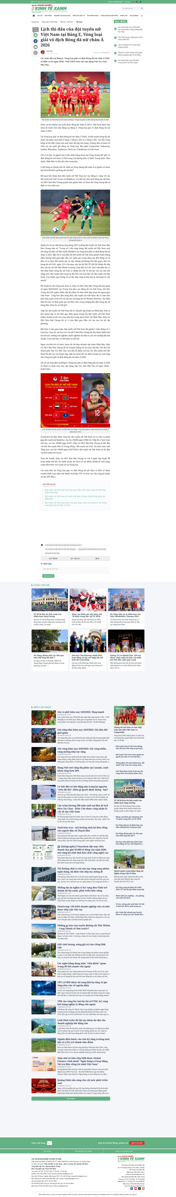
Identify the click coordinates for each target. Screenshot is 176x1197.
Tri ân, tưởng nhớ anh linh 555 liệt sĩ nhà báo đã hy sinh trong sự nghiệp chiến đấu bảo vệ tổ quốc (130, 905)
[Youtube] (136, 2)
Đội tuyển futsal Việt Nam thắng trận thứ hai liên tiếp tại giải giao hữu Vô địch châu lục (129, 747)
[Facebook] (132, 2)
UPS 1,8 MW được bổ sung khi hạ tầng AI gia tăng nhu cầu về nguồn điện (82, 984)
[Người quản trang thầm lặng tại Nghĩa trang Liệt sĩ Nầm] (129, 859)
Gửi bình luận (48, 576)
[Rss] (144, 2)
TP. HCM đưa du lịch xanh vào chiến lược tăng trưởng (48, 615)
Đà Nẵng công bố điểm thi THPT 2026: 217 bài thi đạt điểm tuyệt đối (130, 888)
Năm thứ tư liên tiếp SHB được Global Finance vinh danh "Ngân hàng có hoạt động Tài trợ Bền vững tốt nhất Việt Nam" (82, 1061)
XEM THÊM (71, 1099)
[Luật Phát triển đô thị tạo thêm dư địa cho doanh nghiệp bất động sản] (43, 1026)
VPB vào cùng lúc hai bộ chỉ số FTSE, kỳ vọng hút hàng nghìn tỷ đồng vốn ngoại (82, 1003)
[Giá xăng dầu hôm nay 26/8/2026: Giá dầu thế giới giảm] (43, 735)
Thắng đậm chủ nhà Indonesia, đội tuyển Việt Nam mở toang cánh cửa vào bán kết (130, 764)
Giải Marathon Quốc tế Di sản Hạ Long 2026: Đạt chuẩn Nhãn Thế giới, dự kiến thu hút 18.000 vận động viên (129, 772)
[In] (36, 53)
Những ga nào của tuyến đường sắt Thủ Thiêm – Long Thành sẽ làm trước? (83, 927)
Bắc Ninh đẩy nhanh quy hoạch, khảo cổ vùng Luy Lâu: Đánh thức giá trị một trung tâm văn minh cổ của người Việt (130, 913)
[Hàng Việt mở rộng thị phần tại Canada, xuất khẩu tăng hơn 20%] (43, 773)
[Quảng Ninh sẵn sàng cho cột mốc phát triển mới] (43, 1086)
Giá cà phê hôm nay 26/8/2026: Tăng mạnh (80, 711)
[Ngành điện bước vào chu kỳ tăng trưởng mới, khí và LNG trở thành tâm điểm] (43, 1045)
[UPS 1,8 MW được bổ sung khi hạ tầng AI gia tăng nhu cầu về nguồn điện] (43, 988)
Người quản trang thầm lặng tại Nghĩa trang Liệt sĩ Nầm (128, 872)
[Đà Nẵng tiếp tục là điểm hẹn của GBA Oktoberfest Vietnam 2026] (126, 599)
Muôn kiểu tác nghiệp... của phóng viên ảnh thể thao (130, 897)
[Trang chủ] (33, 15)
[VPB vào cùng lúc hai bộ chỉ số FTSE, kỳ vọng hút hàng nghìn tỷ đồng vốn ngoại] (43, 1007)
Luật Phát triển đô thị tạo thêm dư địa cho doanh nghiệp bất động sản (81, 1022)
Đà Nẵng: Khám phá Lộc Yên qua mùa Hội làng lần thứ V (49, 656)
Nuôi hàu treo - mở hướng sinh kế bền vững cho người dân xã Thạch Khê (82, 829)
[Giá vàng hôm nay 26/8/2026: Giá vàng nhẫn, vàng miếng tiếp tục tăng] (43, 754)
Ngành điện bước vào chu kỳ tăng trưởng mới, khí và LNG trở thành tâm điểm (83, 1041)
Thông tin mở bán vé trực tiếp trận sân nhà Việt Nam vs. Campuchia (128, 729)
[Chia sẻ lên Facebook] (36, 41)
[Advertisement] (129, 79)
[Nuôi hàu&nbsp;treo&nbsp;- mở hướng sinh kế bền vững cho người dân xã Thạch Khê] (43, 833)
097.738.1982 (137, 1143)
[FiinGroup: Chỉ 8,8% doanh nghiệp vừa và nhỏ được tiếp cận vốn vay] (43, 912)
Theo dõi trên (97, 52)
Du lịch (120, 781)
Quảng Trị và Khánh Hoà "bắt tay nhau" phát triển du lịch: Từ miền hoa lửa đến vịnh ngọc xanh (125, 657)
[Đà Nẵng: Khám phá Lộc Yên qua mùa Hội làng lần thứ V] (50, 641)
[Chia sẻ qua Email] (36, 47)
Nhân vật (121, 852)
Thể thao (121, 708)
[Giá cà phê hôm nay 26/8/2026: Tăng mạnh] (43, 717)
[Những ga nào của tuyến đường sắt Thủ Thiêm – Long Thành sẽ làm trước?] (43, 931)
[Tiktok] (140, 2)
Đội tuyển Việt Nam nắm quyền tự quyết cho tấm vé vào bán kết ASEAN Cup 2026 (130, 756)
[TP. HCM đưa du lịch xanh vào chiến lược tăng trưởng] (50, 599)
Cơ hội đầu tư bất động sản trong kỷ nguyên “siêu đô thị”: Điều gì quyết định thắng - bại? (82, 788)
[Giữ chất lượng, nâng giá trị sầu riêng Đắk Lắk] (43, 950)
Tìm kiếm (141, 8)
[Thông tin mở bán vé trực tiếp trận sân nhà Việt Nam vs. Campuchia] (129, 715)
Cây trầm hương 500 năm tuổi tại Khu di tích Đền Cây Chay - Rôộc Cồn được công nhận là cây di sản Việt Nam (82, 808)
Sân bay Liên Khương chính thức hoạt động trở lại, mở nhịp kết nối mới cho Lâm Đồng (87, 657)
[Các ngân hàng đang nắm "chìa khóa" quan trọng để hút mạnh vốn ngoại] (43, 969)
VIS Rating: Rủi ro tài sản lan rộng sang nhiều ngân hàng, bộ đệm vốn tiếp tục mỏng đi (83, 870)
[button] (127, 2)
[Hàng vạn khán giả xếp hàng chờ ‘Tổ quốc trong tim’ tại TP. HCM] (88, 599)
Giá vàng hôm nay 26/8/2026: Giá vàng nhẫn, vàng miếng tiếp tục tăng (82, 750)
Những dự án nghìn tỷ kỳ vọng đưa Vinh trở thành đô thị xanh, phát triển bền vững (82, 889)
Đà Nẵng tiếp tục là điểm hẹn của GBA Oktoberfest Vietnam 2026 (125, 615)
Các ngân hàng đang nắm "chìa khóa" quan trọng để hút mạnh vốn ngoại (81, 965)
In (98, 558)
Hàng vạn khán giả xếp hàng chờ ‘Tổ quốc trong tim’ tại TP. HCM (87, 615)
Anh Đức (49, 51)
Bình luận (36, 29)
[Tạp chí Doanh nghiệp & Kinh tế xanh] (49, 8)
